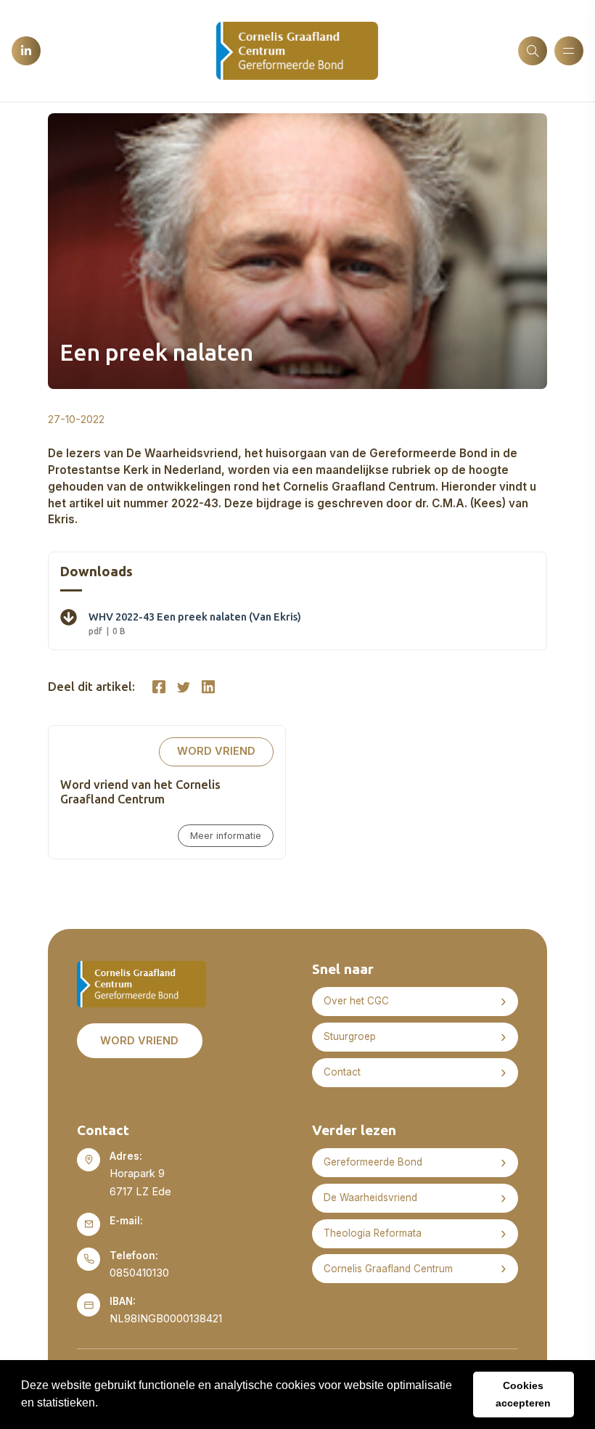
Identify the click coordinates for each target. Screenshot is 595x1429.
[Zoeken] (532, 50)
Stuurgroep (350, 1036)
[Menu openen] (568, 50)
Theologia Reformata (373, 1233)
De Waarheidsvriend (370, 1197)
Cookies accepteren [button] (523, 1394)
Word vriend (216, 751)
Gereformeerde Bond (373, 1162)
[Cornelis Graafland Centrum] (297, 49)
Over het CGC (356, 1001)
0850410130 (139, 1272)
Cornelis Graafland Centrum (388, 1268)
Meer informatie (225, 835)
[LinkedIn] (26, 50)
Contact (342, 1072)
